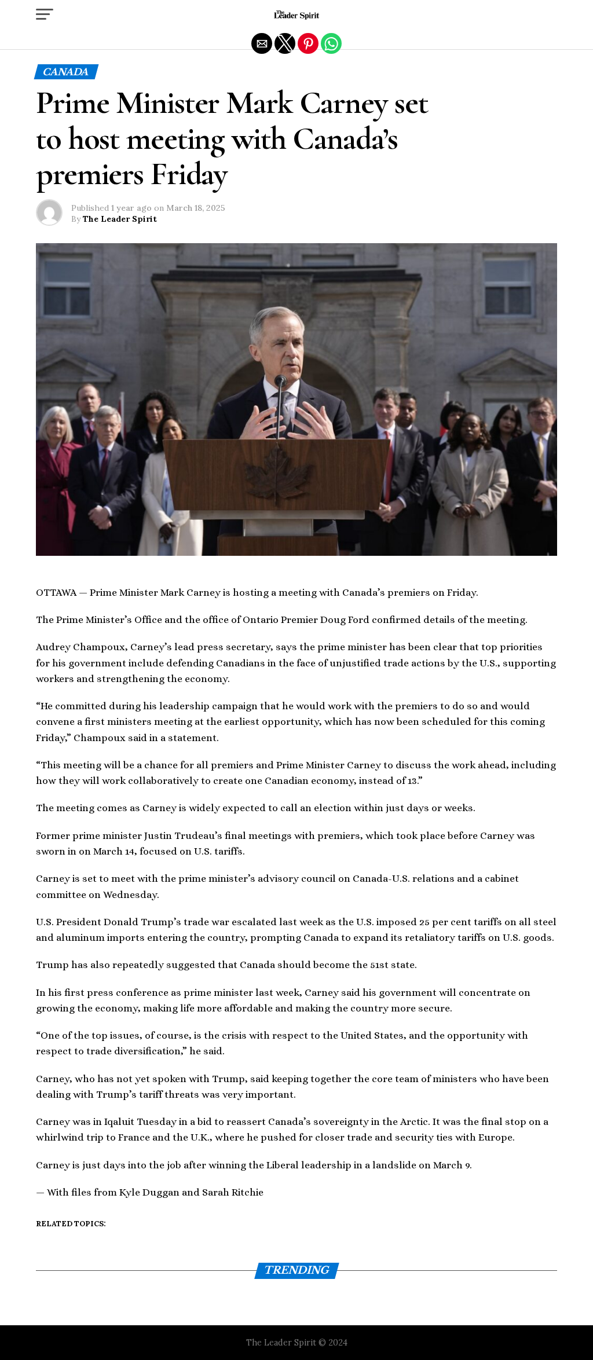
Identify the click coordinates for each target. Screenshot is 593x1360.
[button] (44, 14)
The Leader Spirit (120, 219)
